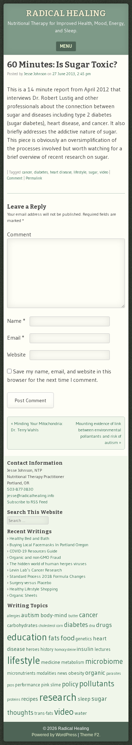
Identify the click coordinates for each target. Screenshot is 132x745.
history (47, 649)
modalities (46, 673)
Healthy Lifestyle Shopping (34, 589)
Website (16, 354)
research (58, 697)
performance (27, 684)
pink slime (51, 684)
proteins (13, 699)
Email (15, 337)
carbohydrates (22, 625)
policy (70, 684)
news (62, 673)
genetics (84, 638)
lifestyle (80, 172)
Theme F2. (90, 734)
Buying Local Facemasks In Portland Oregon (49, 544)
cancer (27, 172)
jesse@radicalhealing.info (30, 495)
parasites (113, 673)
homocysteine (65, 649)
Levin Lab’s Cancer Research (36, 570)
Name (16, 320)
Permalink (34, 178)
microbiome (104, 661)
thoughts (20, 712)
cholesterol (47, 625)
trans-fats (43, 713)
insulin (85, 648)
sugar (93, 172)
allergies (13, 616)
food (68, 637)
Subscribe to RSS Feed (27, 501)
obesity (76, 673)
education (27, 637)
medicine (50, 662)
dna (92, 625)
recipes (29, 698)
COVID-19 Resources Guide (33, 551)
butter (73, 616)
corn (59, 625)
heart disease (60, 172)
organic (95, 673)
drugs (104, 625)
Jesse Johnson (35, 73)
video (104, 172)
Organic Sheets (23, 595)
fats (53, 638)
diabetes (41, 172)
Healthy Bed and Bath (29, 538)
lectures (103, 649)
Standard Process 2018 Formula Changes (48, 576)
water (81, 713)
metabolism (72, 662)
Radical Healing (66, 13)
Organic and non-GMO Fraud (35, 557)
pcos (10, 685)
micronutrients (21, 673)
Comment (15, 178)
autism (30, 615)
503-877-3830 (20, 489)
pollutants (96, 683)
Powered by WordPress (54, 734)
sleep (84, 698)
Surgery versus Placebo (30, 582)
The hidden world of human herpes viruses (48, 563)
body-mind (53, 615)
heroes (32, 649)
